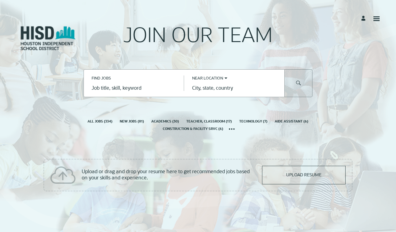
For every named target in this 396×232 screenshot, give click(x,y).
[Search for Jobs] (298, 83)
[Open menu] (376, 19)
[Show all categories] (232, 129)
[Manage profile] (364, 18)
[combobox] (134, 89)
